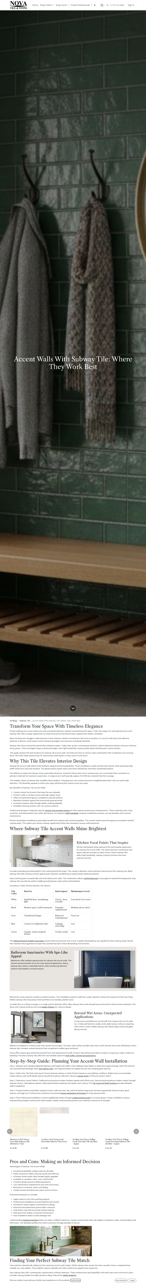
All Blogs (13, 721)
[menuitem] (35, 5)
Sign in (131, 5)
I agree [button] (132, 1280)
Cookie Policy (75, 1280)
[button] (101, 5)
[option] (73, 1131)
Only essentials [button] (121, 1280)
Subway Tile (25, 721)
